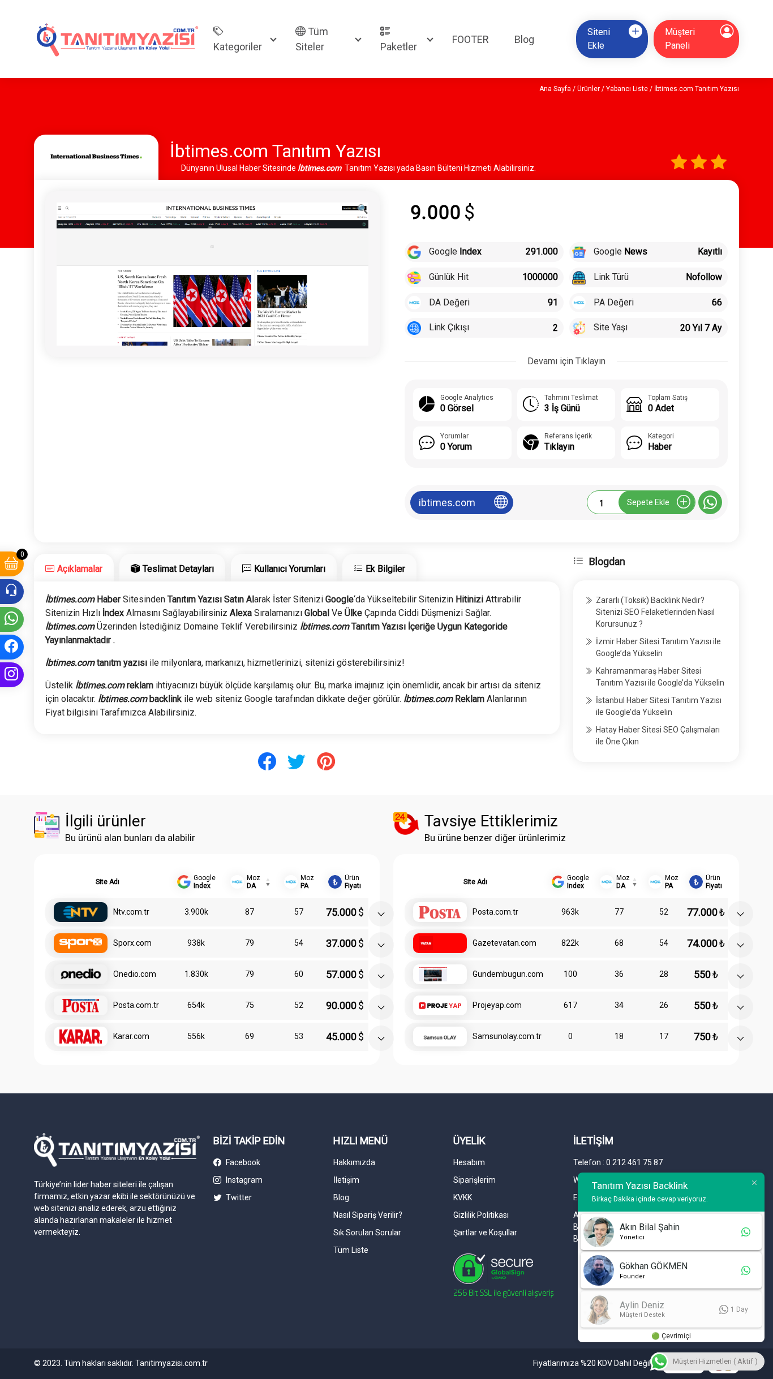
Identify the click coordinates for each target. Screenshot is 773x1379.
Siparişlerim (474, 1179)
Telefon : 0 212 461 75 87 (618, 1162)
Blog (524, 39)
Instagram (243, 1179)
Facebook (242, 1162)
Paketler (398, 47)
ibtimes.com (447, 502)
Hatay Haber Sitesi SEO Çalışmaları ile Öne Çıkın (658, 735)
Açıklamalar (79, 568)
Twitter (238, 1197)
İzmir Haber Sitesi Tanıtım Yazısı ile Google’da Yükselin (658, 647)
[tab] (74, 567)
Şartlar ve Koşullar (485, 1232)
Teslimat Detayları (178, 568)
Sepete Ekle (648, 502)
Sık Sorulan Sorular (367, 1232)
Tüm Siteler (311, 39)
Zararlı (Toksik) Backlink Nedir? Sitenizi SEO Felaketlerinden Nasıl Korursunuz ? (655, 612)
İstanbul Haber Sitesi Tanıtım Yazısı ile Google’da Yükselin (659, 706)
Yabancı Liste (627, 89)
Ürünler (588, 89)
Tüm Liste (350, 1250)
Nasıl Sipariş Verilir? (367, 1214)
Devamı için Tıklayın (566, 361)
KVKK (462, 1197)
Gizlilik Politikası (481, 1214)
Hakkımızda (354, 1162)
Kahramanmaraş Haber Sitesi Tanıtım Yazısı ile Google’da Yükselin (660, 676)
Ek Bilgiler (385, 568)
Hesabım (469, 1162)
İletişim (346, 1179)
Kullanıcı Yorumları (289, 568)
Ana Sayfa (555, 89)
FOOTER (470, 39)
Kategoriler (237, 47)
